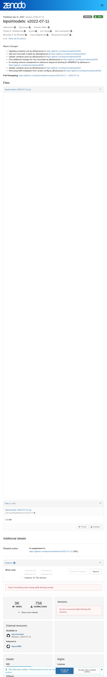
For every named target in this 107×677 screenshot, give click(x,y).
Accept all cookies (65, 671)
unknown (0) (46, 574)
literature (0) (30, 570)
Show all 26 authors (17, 38)
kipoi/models (18, 634)
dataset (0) (47, 570)
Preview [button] (84, 527)
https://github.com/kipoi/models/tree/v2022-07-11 (51, 551)
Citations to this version (35, 578)
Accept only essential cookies (87, 671)
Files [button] (10, 503)
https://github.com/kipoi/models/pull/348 (83, 71)
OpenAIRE (16, 646)
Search (96, 571)
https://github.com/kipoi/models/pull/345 (80, 59)
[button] (53, 89)
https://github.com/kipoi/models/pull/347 (63, 68)
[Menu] (102, 5)
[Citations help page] (14, 563)
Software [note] (87, 17)
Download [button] (96, 527)
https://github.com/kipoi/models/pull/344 (63, 57)
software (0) (30, 574)
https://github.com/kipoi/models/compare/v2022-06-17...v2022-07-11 (49, 75)
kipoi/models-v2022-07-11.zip (18, 510)
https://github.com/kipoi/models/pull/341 (63, 51)
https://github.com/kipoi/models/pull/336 (26, 65)
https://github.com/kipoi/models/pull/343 (68, 54)
